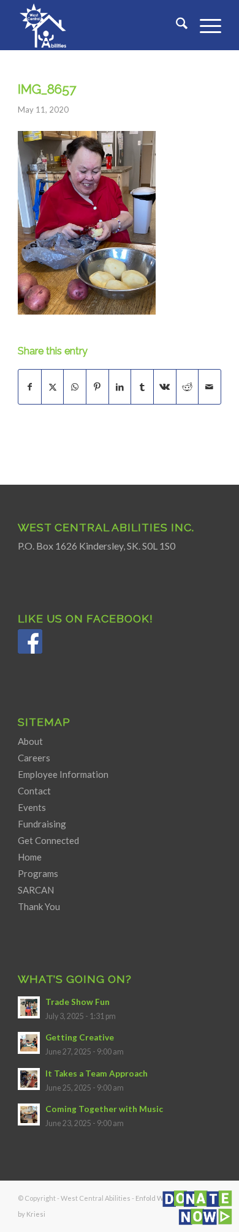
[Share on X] (53, 387)
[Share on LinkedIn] (120, 387)
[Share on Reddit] (187, 387)
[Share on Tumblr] (142, 387)
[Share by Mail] (210, 387)
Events (32, 807)
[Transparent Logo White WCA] (99, 25)
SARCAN (36, 889)
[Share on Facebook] (29, 387)
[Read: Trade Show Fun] (29, 1007)
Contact (34, 790)
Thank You (39, 906)
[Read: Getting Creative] (29, 1043)
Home (30, 856)
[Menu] (204, 25)
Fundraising (42, 823)
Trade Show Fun (77, 1002)
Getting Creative (79, 1037)
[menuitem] (176, 25)
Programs (38, 873)
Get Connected (48, 840)
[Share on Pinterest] (97, 387)
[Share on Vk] (165, 387)
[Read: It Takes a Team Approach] (29, 1079)
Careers (34, 757)
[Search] (176, 25)
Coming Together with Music (104, 1109)
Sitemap (44, 721)
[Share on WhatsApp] (75, 387)
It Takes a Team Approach (96, 1073)
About (30, 741)
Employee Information (63, 774)
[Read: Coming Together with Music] (29, 1114)
